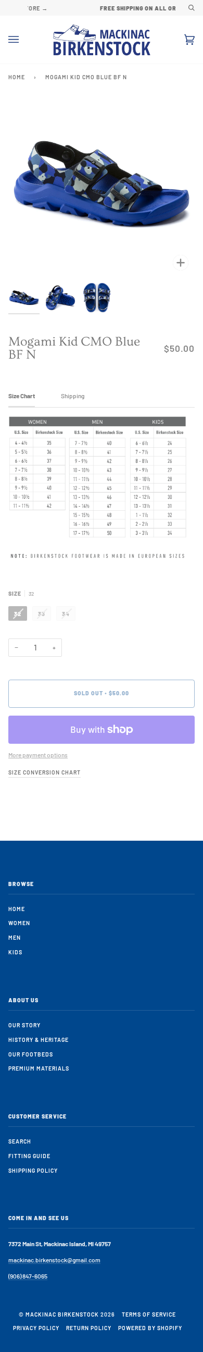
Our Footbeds (30, 1054)
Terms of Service (149, 1314)
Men (14, 937)
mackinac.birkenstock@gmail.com (54, 1259)
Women (19, 922)
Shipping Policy (33, 1170)
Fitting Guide (29, 1155)
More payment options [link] (38, 754)
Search (19, 1141)
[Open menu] (24, 40)
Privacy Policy (36, 1327)
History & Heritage (38, 1039)
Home (16, 76)
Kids (15, 952)
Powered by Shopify (150, 1327)
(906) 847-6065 (27, 1276)
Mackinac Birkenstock (62, 1314)
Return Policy (88, 1327)
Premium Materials (38, 1068)
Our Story (24, 1025)
